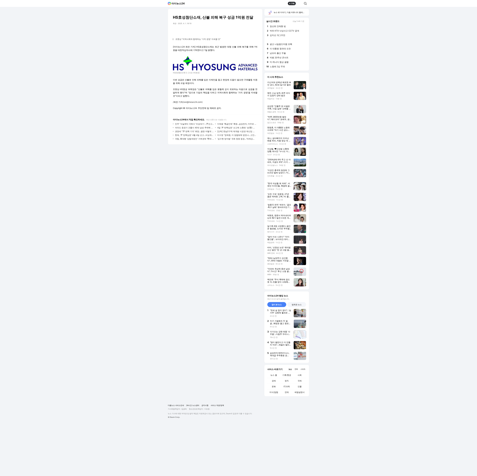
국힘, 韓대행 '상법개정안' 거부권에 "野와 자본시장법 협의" (194, 139)
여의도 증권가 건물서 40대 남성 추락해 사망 (194, 127)
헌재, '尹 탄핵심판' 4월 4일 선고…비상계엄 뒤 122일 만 (194, 135)
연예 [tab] (296, 369)
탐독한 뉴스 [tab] (297, 304)
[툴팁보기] (306, 21)
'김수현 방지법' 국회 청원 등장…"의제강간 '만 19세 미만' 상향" (236, 139)
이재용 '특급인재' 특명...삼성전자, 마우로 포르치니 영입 (236, 124)
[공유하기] (300, 3)
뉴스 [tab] (290, 369)
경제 (274, 381)
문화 (274, 386)
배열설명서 (300, 392)
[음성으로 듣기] (240, 30)
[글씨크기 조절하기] (249, 30)
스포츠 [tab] (302, 369)
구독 (293, 3)
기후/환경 (286, 375)
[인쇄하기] (254, 30)
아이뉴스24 (178, 3)
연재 (287, 392)
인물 (300, 386)
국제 (300, 381)
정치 (287, 381)
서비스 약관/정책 (217, 405)
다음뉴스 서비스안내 (176, 405)
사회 (300, 375)
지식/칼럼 (273, 392)
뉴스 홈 (273, 375)
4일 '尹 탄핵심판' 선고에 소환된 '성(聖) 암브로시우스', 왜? (236, 127)
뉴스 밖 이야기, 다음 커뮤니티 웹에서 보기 (291, 12)
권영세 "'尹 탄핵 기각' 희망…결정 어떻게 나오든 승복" (194, 131)
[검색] (306, 3)
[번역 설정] (244, 30)
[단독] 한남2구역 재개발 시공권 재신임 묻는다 (236, 131)
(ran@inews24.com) (193, 102)
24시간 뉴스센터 (192, 405)
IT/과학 (286, 386)
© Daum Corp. (174, 417)
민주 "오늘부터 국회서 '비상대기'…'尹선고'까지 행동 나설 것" (194, 124)
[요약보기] (235, 30)
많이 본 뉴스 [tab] (277, 304)
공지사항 (204, 405)
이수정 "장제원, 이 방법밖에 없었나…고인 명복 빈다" (236, 135)
